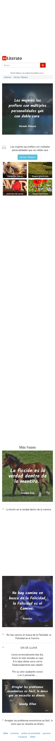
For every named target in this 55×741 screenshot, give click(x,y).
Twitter (33, 736)
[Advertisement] (27, 28)
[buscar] (43, 65)
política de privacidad (30, 733)
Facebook (22, 736)
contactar (14, 733)
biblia (5, 733)
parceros (47, 733)
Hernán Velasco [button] (27, 157)
